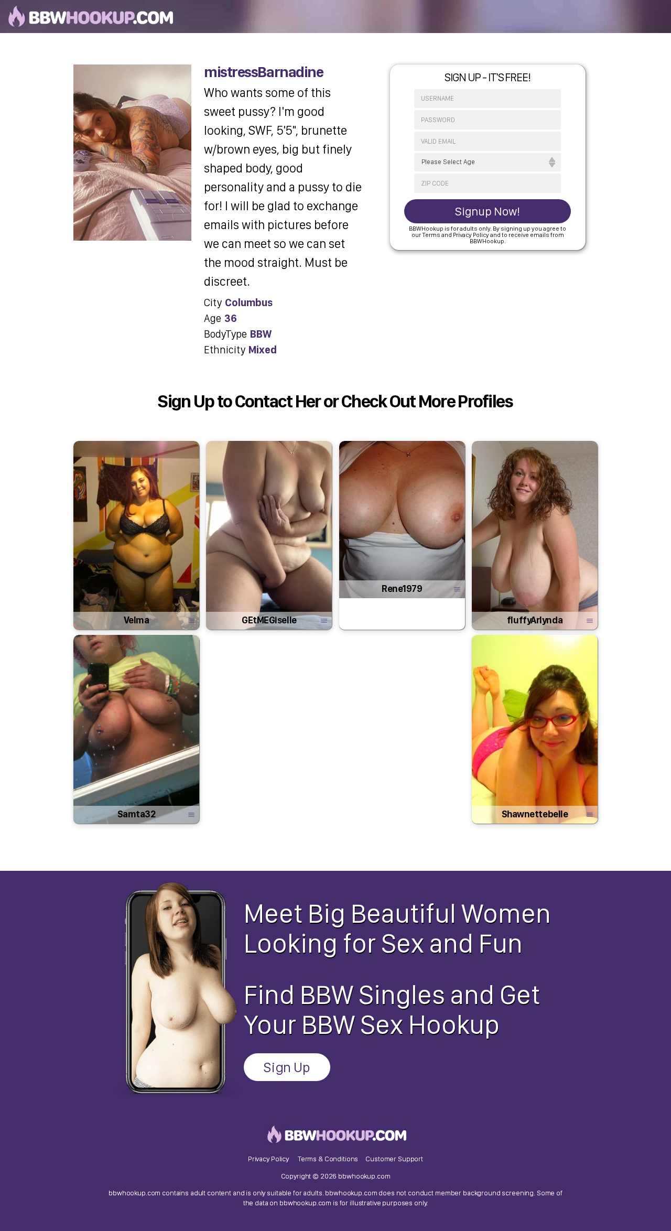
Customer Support (394, 1158)
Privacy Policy (268, 1158)
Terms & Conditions (328, 1158)
